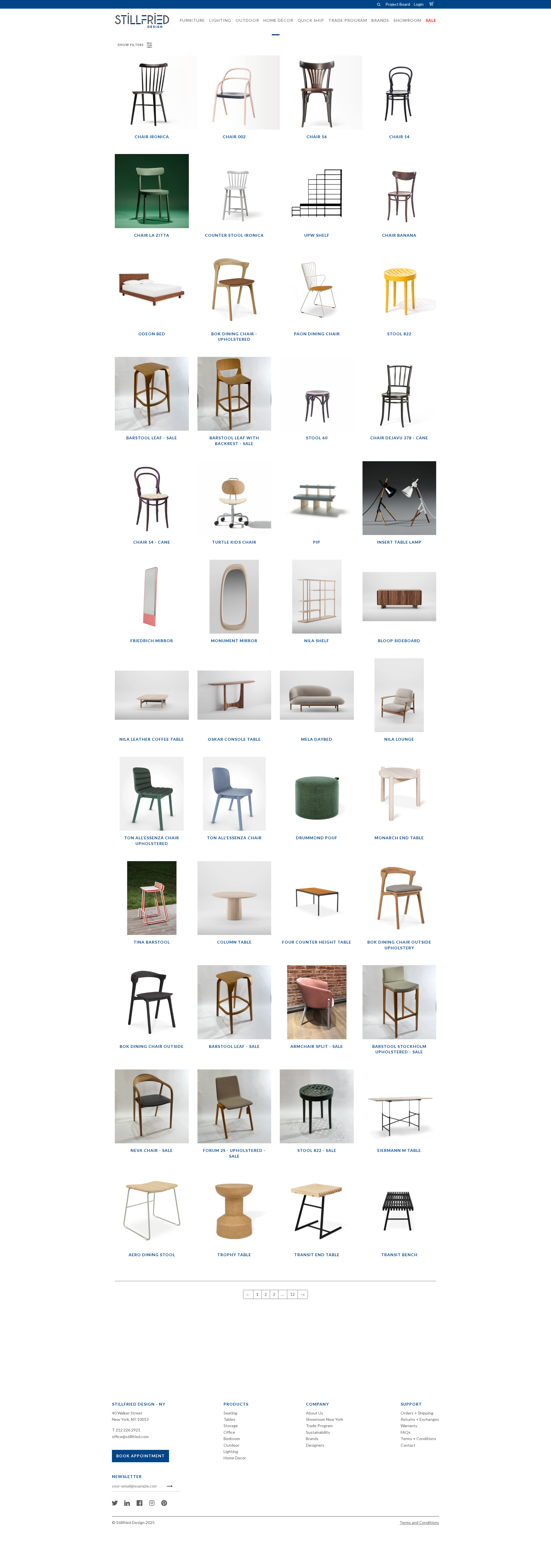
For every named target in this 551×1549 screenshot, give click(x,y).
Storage (231, 1425)
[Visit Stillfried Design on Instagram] (152, 1504)
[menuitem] (190, 20)
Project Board (397, 4)
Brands (312, 1438)
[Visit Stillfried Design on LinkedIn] (127, 1504)
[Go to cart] (432, 4)
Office (229, 1432)
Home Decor (235, 1457)
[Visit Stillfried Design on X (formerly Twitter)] (115, 1504)
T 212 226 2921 (126, 1429)
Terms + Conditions (418, 1438)
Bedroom (232, 1438)
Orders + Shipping (417, 1413)
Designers (315, 1445)
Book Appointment (140, 1455)
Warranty (409, 1425)
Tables (229, 1419)
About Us (314, 1413)
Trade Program (319, 1425)
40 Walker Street (127, 1413)
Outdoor (231, 1445)
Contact (408, 1445)
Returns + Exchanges (420, 1419)
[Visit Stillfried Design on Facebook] (139, 1504)
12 (292, 1294)
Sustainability (318, 1432)
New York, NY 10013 (130, 1419)
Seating (230, 1413)
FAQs (406, 1432)
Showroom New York (324, 1419)
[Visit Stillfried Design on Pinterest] (164, 1504)
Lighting (231, 1451)
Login (419, 4)
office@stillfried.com (130, 1436)
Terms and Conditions (419, 1522)
